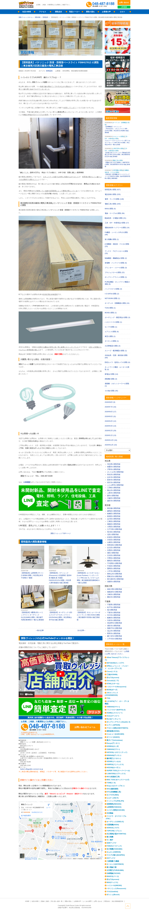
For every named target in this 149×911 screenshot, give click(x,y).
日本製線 (110, 813)
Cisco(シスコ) (112, 671)
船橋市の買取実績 (113, 618)
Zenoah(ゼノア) (113, 680)
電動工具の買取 (117, 160)
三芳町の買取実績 (113, 488)
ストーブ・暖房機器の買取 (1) (116, 351)
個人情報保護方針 (117, 901)
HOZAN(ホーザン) (113, 767)
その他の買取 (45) (111, 391)
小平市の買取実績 (113, 571)
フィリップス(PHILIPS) (115, 801)
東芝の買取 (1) (110, 336)
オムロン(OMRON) (114, 852)
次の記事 (80, 630)
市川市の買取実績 (113, 615)
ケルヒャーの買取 (118, 136)
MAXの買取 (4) (110, 209)
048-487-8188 (43, 727)
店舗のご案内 (45, 901)
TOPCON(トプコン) (114, 831)
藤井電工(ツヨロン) (114, 758)
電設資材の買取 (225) (113, 194)
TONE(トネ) (111, 783)
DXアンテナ (111, 858)
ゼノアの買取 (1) (111, 327)
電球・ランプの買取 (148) (114, 199)
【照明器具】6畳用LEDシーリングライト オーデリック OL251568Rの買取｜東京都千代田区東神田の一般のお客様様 (32, 603)
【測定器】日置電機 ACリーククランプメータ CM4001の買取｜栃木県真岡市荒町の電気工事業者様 (117, 176)
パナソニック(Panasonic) (116, 888)
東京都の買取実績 (113, 508)
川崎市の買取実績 (113, 594)
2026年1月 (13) (110, 435)
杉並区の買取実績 (113, 537)
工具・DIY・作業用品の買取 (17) (117, 223)
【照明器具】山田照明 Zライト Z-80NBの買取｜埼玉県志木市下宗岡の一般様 (32, 562)
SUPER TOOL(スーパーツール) (118, 770)
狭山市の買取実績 (113, 490)
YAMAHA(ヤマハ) (113, 707)
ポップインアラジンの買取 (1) (116, 277)
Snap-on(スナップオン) (115, 786)
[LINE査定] (61, 510)
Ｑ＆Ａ (122, 12)
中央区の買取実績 (113, 566)
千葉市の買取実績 (113, 612)
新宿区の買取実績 (113, 516)
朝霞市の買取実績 (113, 467)
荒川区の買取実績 (113, 532)
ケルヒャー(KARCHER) (115, 734)
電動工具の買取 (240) (113, 204)
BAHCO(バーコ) (113, 876)
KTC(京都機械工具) (114, 792)
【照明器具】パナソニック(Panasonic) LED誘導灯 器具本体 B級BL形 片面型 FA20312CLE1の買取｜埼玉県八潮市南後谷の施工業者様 (60, 565)
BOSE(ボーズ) (112, 690)
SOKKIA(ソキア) (113, 828)
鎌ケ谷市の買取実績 (114, 636)
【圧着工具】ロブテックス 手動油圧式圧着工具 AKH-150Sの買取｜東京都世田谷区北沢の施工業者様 (117, 154)
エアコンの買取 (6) (112, 331)
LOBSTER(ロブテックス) (116, 773)
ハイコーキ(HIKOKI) (114, 885)
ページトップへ (127, 906)
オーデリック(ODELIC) (115, 822)
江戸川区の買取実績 (114, 529)
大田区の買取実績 (113, 527)
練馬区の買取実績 (113, 511)
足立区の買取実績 (113, 547)
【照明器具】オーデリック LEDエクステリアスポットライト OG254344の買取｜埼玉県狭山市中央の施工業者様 (60, 603)
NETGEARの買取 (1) (112, 298)
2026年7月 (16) (110, 407)
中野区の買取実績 (113, 558)
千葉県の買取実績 (113, 605)
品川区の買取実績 (113, 519)
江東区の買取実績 (113, 521)
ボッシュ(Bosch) (113, 894)
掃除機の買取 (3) (111, 379)
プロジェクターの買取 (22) (115, 272)
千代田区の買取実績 (114, 563)
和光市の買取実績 (113, 474)
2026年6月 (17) (110, 412)
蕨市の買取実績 (113, 495)
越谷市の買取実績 (113, 501)
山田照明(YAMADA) (114, 807)
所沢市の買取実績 (113, 482)
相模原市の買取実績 (114, 592)
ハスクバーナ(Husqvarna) (116, 687)
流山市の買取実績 (113, 631)
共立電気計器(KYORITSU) (116, 834)
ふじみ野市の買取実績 (115, 485)
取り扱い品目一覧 (57, 901)
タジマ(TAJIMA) (113, 795)
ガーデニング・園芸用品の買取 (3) (117, 317)
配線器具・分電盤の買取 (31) (115, 218)
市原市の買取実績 (113, 620)
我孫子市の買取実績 (114, 628)
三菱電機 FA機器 (113, 861)
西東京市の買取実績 (114, 576)
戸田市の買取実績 (113, 469)
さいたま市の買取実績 (115, 472)
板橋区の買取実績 (113, 513)
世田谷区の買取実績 (114, 545)
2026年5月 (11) (110, 416)
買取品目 (58, 12)
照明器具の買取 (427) (113, 189)
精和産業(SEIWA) (113, 731)
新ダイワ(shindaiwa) (115, 740)
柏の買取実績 (112, 610)
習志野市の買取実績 (114, 623)
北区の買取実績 (113, 534)
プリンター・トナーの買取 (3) (116, 268)
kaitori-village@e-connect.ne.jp (31, 769)
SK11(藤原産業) (112, 789)
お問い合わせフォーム (84, 727)
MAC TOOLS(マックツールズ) (118, 780)
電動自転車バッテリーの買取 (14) (117, 227)
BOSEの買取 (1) (111, 313)
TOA (108, 698)
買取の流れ (90, 12)
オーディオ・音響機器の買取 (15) (117, 303)
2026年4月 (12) (110, 421)
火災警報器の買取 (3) (112, 346)
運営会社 (107, 901)
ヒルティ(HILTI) (113, 798)
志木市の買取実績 (113, 477)
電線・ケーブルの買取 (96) (115, 213)
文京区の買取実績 (113, 555)
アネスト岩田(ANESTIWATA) (117, 728)
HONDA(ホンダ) (113, 746)
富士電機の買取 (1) (112, 239)
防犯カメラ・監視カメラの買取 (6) (117, 362)
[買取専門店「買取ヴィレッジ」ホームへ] (26, 8)
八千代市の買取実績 (114, 639)
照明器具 (45, 17)
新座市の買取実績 (113, 480)
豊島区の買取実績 (113, 561)
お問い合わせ (124, 2)
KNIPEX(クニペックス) (115, 764)
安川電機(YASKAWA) (114, 849)
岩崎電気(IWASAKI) (114, 804)
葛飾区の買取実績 (113, 524)
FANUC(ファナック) (114, 846)
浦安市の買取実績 (113, 626)
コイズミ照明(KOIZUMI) (116, 810)
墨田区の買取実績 (113, 568)
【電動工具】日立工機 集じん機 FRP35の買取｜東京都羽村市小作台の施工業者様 (117, 164)
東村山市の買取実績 (114, 574)
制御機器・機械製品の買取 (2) (116, 258)
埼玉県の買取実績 (113, 464)
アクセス (42, 12)
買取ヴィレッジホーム (26, 17)
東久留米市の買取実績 (115, 579)
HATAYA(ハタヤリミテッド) (117, 752)
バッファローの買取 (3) (113, 289)
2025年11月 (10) (111, 445)
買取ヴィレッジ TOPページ (61, 533)
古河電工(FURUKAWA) (115, 870)
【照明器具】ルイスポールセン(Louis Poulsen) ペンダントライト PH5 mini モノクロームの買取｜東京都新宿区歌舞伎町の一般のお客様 (88, 565)
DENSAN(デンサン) (114, 755)
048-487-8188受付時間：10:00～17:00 (100, 5)
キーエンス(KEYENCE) (115, 864)
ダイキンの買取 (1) (112, 341)
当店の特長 (26, 12)
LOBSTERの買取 (118, 148)
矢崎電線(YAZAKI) (113, 873)
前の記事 (40, 630)
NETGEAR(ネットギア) (115, 663)
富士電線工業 (112, 867)
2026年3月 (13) (110, 426)
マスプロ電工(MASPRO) (116, 855)
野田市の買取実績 (113, 633)
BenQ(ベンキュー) (113, 719)
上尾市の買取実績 (113, 493)
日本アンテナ (112, 843)
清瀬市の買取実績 (113, 581)
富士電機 (110, 837)
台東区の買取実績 (113, 542)
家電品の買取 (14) (111, 374)
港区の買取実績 (113, 553)
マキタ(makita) (112, 891)
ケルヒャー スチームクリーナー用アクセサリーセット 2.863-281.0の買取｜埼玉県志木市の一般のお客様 (117, 142)
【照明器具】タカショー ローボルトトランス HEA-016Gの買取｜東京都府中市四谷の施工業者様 (88, 603)
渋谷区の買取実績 (113, 540)
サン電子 (110, 840)
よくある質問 (87, 901)
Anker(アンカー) (113, 716)
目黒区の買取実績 (113, 550)
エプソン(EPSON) (113, 725)
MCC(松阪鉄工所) (113, 777)
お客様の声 (106, 12)
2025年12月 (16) (111, 440)
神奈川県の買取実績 (114, 589)
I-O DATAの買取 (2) (112, 294)
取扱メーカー (74, 12)
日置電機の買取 (117, 170)
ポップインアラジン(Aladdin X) (118, 722)
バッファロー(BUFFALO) (116, 710)
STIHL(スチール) (113, 684)
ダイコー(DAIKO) (113, 737)
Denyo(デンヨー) (113, 743)
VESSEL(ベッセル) (114, 761)
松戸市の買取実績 (113, 607)
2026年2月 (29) (110, 430)
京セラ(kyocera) (113, 677)
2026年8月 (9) (110, 402)
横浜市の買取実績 (113, 597)
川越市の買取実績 (113, 498)
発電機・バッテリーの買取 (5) (116, 263)
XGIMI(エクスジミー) (114, 713)
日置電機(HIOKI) (113, 825)
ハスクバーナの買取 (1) (113, 322)
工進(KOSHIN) (112, 674)
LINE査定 (124, 7)
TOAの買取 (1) (110, 308)
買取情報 (37, 17)
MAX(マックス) (112, 882)
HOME (27, 901)
